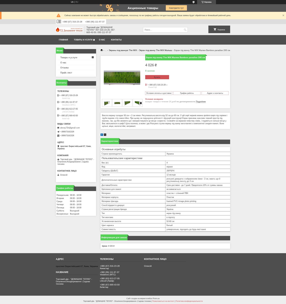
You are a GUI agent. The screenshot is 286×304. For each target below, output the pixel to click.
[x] (105, 135)
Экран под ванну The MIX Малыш (155, 50)
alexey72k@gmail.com (70, 128)
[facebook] (102, 135)
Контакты (116, 40)
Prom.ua (156, 298)
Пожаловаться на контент (163, 301)
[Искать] (185, 29)
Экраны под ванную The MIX (123, 50)
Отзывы (64, 67)
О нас (102, 40)
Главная (63, 40)
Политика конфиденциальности (189, 301)
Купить (157, 77)
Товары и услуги (83, 40)
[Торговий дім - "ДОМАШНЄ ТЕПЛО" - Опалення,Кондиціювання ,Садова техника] (69, 30)
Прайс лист (66, 72)
